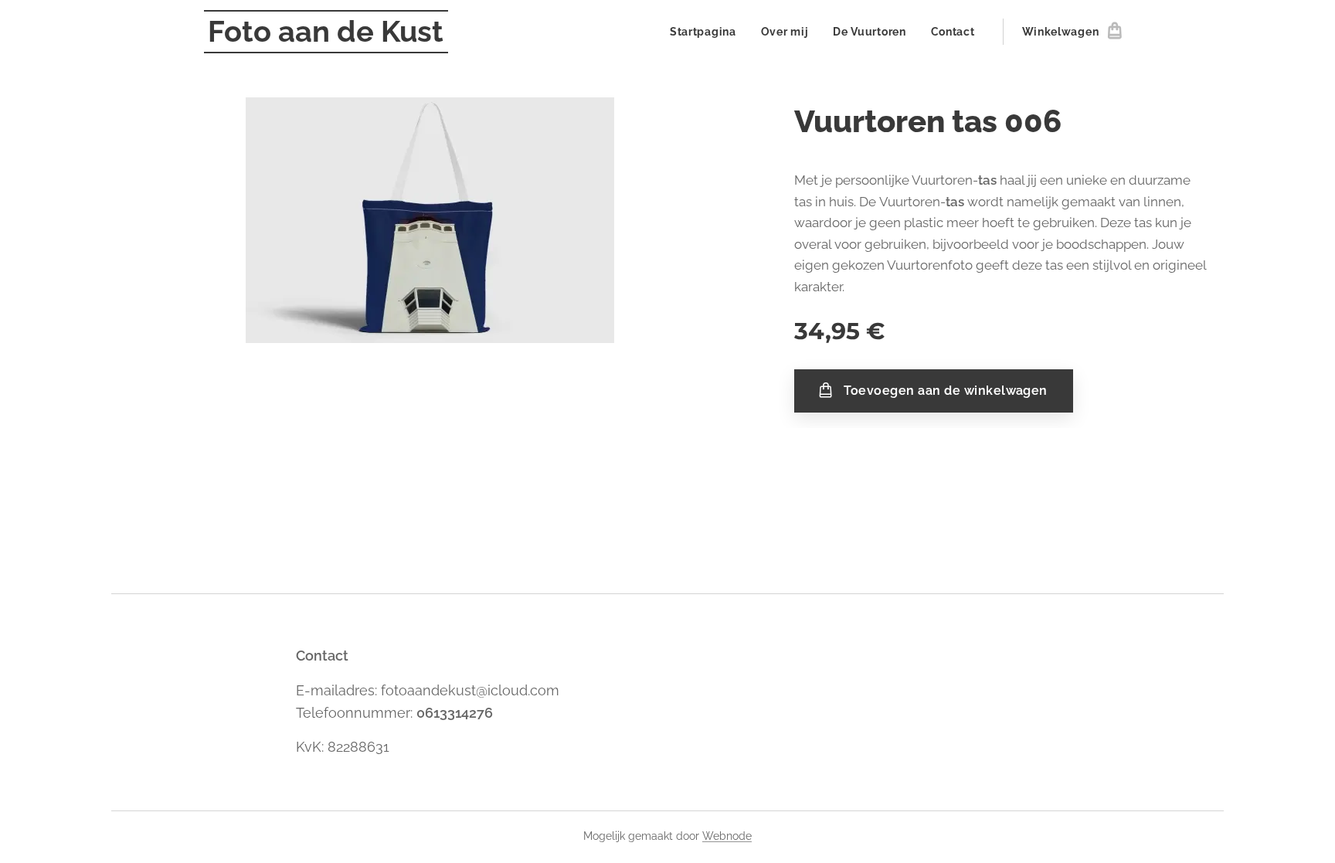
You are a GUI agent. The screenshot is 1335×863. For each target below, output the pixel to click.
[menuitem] (707, 31)
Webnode (727, 836)
